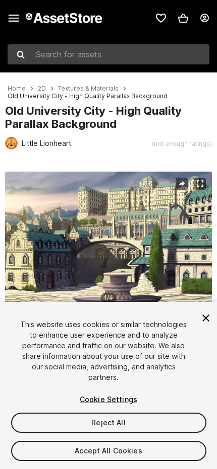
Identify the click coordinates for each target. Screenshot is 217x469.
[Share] (182, 184)
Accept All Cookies (108, 450)
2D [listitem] (42, 88)
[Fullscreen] (200, 184)
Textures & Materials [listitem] (88, 88)
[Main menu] (14, 18)
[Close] (206, 318)
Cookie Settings (108, 399)
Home (17, 88)
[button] (183, 18)
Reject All (108, 422)
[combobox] (108, 54)
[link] (161, 18)
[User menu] (204, 18)
